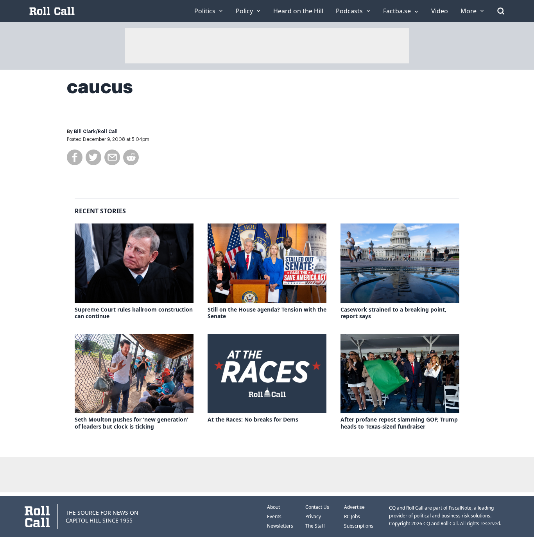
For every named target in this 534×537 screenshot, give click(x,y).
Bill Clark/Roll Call (96, 131)
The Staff (315, 526)
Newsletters (280, 526)
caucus (100, 86)
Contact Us (317, 507)
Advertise (354, 507)
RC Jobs (352, 516)
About (273, 507)
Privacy (313, 516)
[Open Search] (501, 11)
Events (274, 516)
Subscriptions (358, 526)
